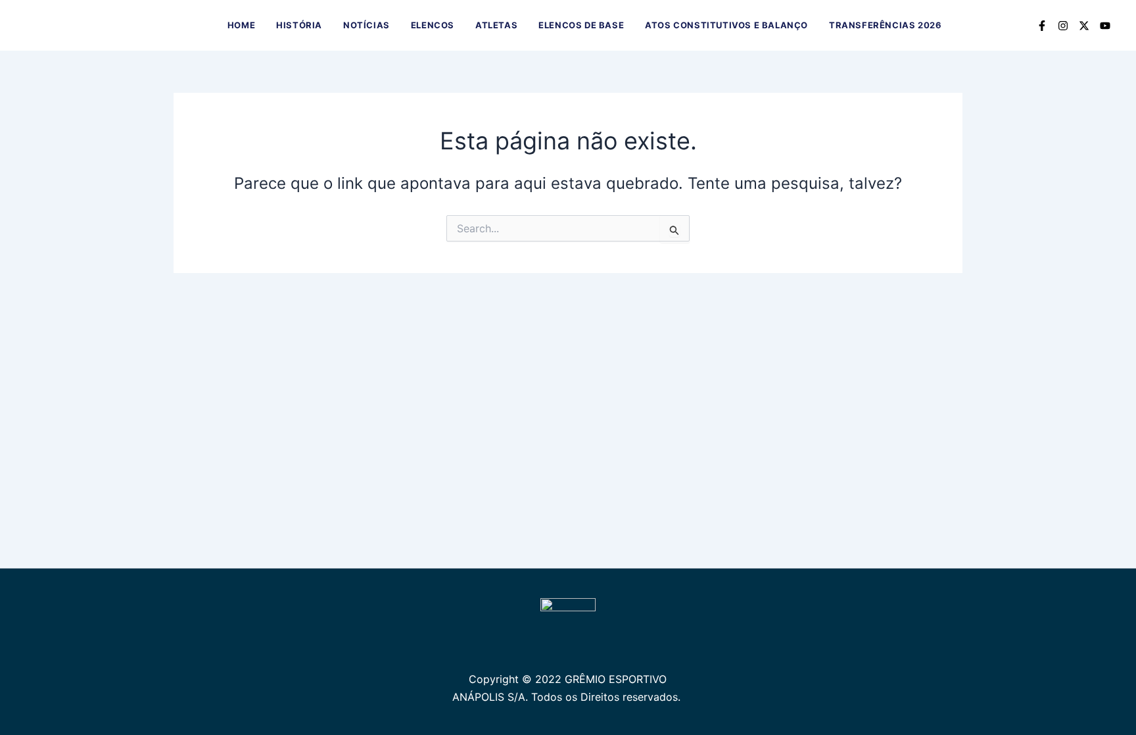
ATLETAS (496, 25)
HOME (241, 25)
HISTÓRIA (299, 25)
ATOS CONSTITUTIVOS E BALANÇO (726, 25)
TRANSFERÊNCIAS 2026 (885, 25)
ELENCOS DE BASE (581, 25)
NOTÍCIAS (366, 25)
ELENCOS (432, 25)
